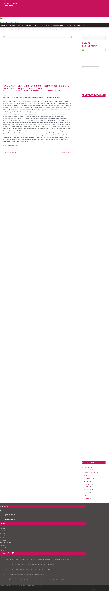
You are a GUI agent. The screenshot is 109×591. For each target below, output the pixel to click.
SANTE (86, 487)
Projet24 (40, 585)
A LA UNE (12, 25)
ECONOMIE (45, 25)
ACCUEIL (4, 25)
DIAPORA (68, 25)
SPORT (37, 25)
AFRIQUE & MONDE (57, 25)
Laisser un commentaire (10, 91)
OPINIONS (77, 25)
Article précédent (10, 152)
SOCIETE (20, 25)
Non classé (85, 498)
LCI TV (85, 25)
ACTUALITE (28, 91)
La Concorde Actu (15, 585)
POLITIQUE (28, 25)
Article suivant (66, 152)
